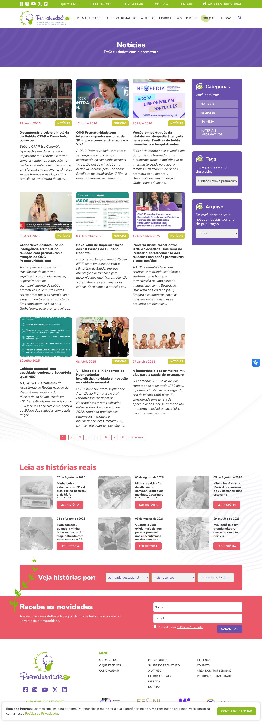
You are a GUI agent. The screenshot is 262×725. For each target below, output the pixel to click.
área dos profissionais (225, 4)
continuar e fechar (236, 711)
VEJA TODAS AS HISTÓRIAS (216, 577)
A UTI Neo (147, 18)
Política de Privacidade (214, 676)
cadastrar (229, 629)
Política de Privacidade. (190, 627)
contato (185, 4)
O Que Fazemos (101, 4)
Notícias (209, 18)
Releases (208, 113)
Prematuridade (88, 18)
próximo (137, 437)
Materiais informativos (212, 133)
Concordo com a (180, 627)
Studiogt (57, 701)
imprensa (161, 4)
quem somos (70, 4)
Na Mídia (207, 122)
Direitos (192, 18)
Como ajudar (133, 4)
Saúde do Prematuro (120, 18)
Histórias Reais (170, 18)
